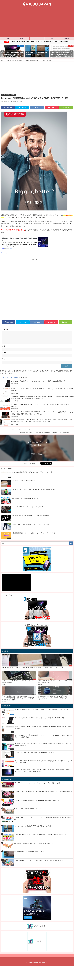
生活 (52, 38)
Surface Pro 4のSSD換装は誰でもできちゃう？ (27, 808)
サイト (4, 359)
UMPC (7, 38)
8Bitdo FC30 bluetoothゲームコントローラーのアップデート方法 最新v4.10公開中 (37, 783)
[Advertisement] (37, 21)
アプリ (37, 38)
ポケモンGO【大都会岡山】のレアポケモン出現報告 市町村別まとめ (33, 843)
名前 (3, 346)
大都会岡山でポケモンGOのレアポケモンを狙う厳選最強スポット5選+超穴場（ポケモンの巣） (41, 834)
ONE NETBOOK (5, 94)
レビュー (22, 38)
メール (4, 352)
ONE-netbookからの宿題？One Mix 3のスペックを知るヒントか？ (17, 429)
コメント (5, 329)
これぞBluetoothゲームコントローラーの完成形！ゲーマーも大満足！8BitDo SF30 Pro (38, 860)
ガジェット (66, 38)
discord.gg (4, 253)
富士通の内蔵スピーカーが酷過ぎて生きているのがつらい (30, 851)
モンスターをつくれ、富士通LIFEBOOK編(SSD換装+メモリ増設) (32, 826)
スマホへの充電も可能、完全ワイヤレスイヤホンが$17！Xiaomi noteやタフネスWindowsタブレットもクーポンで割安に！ (44, 432)
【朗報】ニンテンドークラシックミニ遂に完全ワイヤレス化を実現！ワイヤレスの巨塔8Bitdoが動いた (43, 791)
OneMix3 (13, 94)
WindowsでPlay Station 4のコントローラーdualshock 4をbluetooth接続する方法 (36, 800)
